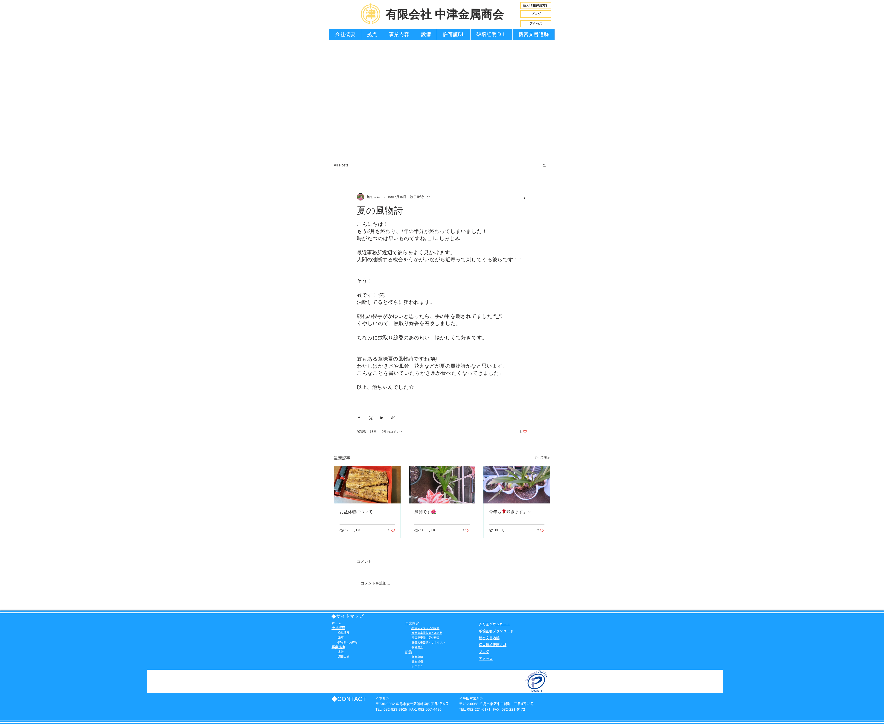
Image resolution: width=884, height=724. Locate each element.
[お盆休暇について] (367, 484)
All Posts (341, 165)
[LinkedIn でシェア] (381, 417)
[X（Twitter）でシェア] (370, 417)
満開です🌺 (425, 511)
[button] (544, 165)
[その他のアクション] (524, 197)
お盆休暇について (356, 511)
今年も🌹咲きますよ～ (510, 511)
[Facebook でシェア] (359, 417)
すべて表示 (542, 457)
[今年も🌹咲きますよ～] (516, 484)
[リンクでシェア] (393, 417)
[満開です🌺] (442, 484)
